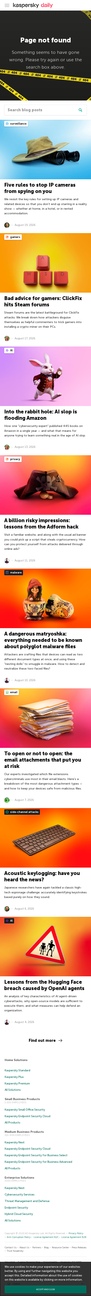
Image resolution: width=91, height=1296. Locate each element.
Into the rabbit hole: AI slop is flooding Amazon (40, 415)
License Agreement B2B (73, 1237)
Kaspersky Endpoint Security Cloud (27, 1116)
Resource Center (60, 1247)
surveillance (18, 123)
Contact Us (11, 1247)
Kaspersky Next (15, 1142)
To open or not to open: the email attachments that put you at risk (42, 759)
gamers (15, 237)
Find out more (42, 1040)
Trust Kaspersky (15, 1251)
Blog (46, 1247)
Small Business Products (22, 1099)
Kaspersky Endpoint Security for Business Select (36, 1155)
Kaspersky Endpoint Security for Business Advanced (38, 1161)
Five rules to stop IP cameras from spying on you (40, 188)
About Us (24, 1247)
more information (70, 1279)
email (13, 692)
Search (80, 110)
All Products (12, 1122)
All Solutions (13, 1089)
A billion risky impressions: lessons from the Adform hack (41, 523)
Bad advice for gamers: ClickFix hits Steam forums (43, 301)
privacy (15, 459)
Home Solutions (16, 1060)
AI (11, 350)
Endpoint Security (16, 1207)
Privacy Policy (76, 1233)
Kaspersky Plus (14, 1077)
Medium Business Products (24, 1132)
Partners (36, 1247)
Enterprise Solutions (19, 1177)
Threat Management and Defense (27, 1201)
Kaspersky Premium (17, 1083)
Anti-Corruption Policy (19, 1237)
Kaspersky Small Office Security (25, 1109)
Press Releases (79, 1247)
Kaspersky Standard (17, 1070)
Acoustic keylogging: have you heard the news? (42, 876)
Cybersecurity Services (19, 1194)
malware (16, 572)
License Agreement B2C (46, 1237)
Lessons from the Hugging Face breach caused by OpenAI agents (44, 985)
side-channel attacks (24, 812)
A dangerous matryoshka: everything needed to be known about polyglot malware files (43, 640)
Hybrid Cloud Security (19, 1214)
